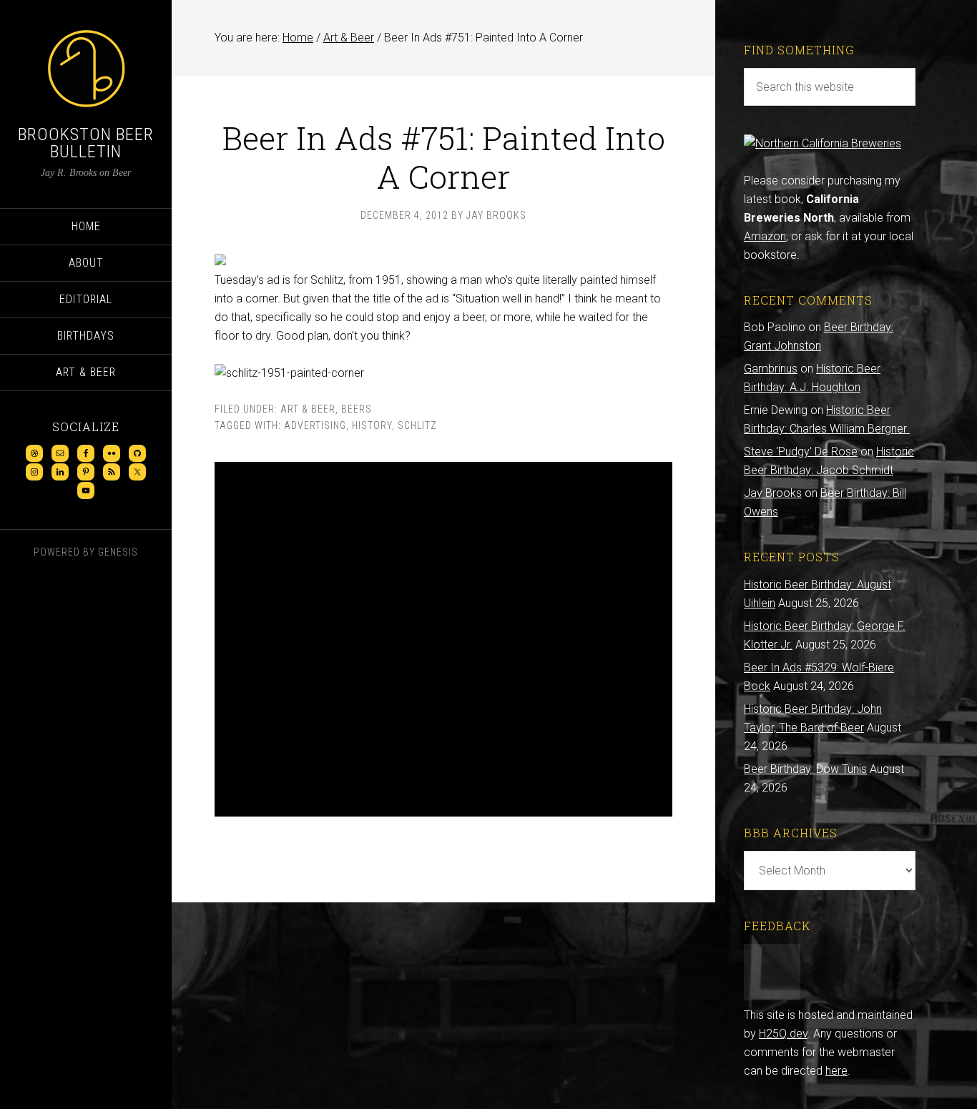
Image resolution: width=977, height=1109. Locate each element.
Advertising (315, 425)
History (372, 425)
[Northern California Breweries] (822, 143)
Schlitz (417, 425)
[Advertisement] (443, 639)
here (836, 1071)
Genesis (118, 552)
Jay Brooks (773, 493)
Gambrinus (770, 368)
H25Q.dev (783, 1033)
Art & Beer (307, 409)
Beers (356, 409)
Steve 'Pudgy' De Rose (801, 451)
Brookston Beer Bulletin (86, 143)
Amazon (765, 236)
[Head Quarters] (772, 996)
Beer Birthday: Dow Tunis (805, 769)
